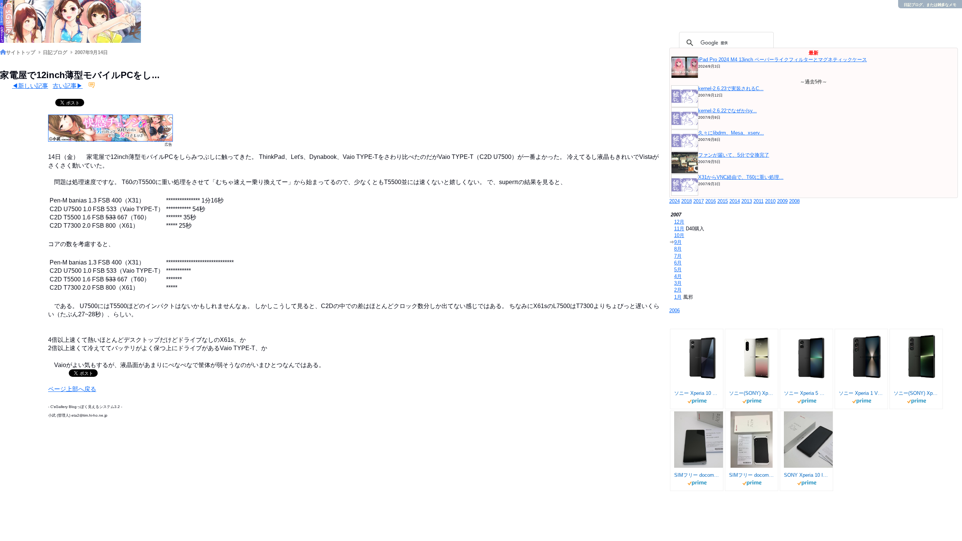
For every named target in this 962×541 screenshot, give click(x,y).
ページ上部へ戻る (72, 389)
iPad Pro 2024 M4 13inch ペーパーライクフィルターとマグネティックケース (782, 59)
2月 (678, 290)
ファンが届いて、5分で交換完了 (733, 155)
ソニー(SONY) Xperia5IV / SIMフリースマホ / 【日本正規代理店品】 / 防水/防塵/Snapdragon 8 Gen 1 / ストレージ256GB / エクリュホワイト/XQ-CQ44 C (751, 393)
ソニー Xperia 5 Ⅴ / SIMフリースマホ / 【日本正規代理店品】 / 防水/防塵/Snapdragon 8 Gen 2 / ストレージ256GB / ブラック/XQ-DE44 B (806, 393)
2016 (710, 201)
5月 (678, 269)
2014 (734, 201)
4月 (678, 276)
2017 (698, 201)
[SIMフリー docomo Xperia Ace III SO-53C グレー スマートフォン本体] (702, 439)
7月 (678, 256)
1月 (678, 297)
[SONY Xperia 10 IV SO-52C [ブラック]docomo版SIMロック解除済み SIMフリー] (812, 439)
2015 (722, 201)
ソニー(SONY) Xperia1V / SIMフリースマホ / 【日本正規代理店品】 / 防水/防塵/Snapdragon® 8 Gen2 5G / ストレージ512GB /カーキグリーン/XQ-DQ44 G (916, 393)
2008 (794, 201)
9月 (678, 242)
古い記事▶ (68, 86)
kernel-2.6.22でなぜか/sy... (727, 110)
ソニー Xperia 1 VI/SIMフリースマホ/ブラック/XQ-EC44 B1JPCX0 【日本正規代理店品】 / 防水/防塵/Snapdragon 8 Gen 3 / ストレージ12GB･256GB (861, 393)
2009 (782, 201)
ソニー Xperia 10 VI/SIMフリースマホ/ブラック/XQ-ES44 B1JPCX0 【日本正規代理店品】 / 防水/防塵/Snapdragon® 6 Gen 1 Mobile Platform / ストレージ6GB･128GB (696, 393)
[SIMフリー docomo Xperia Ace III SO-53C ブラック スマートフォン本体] (752, 439)
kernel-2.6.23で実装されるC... (731, 88)
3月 (678, 283)
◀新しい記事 (30, 86)
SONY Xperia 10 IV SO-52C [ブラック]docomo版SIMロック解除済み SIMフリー (806, 475)
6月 (678, 263)
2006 (674, 310)
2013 (746, 201)
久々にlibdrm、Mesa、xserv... (731, 133)
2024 (674, 201)
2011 (758, 201)
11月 (679, 228)
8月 (678, 249)
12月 (679, 222)
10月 (679, 235)
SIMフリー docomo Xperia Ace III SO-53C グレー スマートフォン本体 (696, 475)
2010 (770, 201)
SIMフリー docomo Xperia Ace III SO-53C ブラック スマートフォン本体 (751, 475)
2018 (686, 201)
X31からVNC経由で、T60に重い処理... (741, 177)
